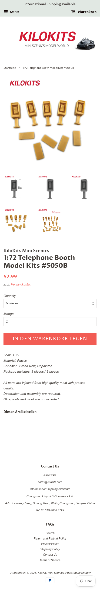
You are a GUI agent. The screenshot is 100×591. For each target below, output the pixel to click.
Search (50, 533)
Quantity (9, 296)
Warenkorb (87, 12)
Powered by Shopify (78, 572)
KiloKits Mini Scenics (51, 572)
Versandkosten (21, 284)
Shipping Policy (50, 549)
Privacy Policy (50, 544)
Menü (14, 12)
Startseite (9, 68)
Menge (8, 314)
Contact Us (50, 554)
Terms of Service (50, 560)
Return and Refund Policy (50, 538)
